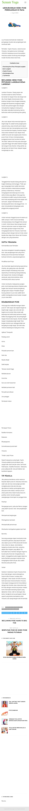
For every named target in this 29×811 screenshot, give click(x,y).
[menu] (25, 2)
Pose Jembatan (13, 710)
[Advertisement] (15, 36)
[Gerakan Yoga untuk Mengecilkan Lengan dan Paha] (5, 721)
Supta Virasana (7, 71)
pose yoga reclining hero (14, 607)
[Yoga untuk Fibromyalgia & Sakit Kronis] (5, 730)
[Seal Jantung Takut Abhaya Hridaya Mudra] (5, 704)
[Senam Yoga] (10, 2)
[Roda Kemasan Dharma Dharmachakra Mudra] (14, 648)
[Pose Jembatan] (5, 712)
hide (17, 63)
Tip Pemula (6, 75)
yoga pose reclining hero (10, 609)
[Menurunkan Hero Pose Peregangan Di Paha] (14, 24)
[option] (14, 650)
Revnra (4, 801)
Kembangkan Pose (8, 73)
